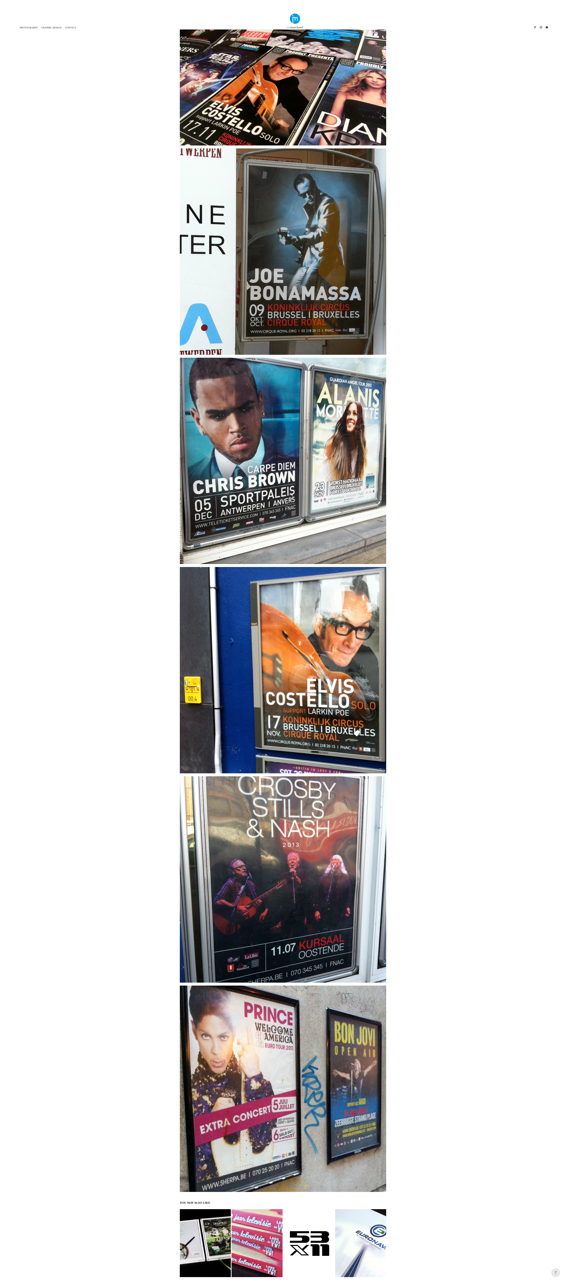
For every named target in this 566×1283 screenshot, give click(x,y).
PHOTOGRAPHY (29, 27)
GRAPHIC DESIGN (51, 27)
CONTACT (70, 27)
